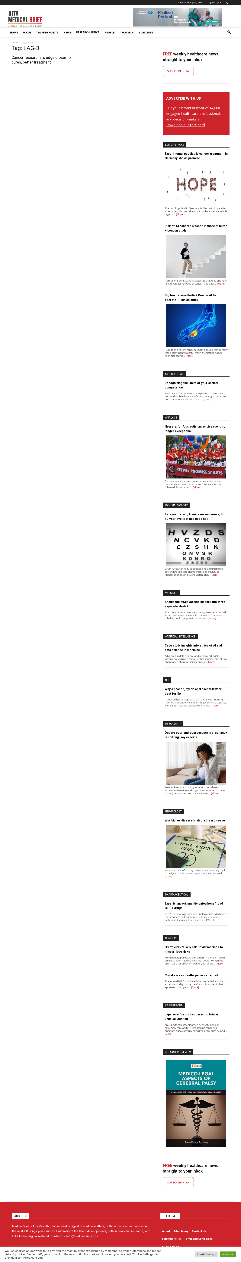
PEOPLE (110, 32)
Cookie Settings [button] (206, 1254)
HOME (14, 32)
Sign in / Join (215, 2)
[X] (227, 2)
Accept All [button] (228, 1254)
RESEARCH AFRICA (88, 32)
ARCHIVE (125, 32)
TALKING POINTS (47, 32)
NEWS (67, 32)
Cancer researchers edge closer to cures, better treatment (41, 59)
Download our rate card (185, 125)
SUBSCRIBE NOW (178, 71)
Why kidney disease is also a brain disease (195, 820)
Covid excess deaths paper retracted (191, 975)
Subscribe (146, 32)
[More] (180, 214)
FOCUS (27, 32)
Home (14, 42)
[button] (228, 32)
